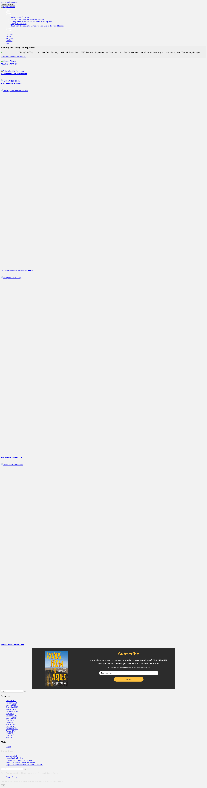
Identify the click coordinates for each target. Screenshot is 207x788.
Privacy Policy (11, 777)
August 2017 (11, 731)
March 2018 (10, 724)
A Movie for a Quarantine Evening (19, 760)
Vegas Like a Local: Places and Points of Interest (24, 765)
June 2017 (10, 735)
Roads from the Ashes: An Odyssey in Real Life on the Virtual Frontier (37, 26)
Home (8, 11)
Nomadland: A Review (14, 758)
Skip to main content (9, 2)
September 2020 (12, 707)
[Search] (25, 691)
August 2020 (11, 709)
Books (8, 15)
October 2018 (11, 718)
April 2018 (10, 722)
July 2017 (9, 733)
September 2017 (12, 729)
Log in (8, 747)
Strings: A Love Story (19, 24)
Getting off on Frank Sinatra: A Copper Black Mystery (31, 22)
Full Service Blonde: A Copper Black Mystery (28, 19)
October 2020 (11, 705)
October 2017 (11, 727)
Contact (9, 30)
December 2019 (12, 711)
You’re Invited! (11, 756)
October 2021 (11, 701)
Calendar (9, 28)
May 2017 (10, 737)
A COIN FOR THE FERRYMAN (14, 73)
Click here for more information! (13, 57)
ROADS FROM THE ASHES (12, 644)
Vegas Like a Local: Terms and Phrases (20, 762)
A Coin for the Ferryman (20, 17)
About (8, 13)
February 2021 (11, 703)
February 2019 (11, 716)
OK (3, 786)
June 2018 (10, 720)
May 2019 (10, 714)
